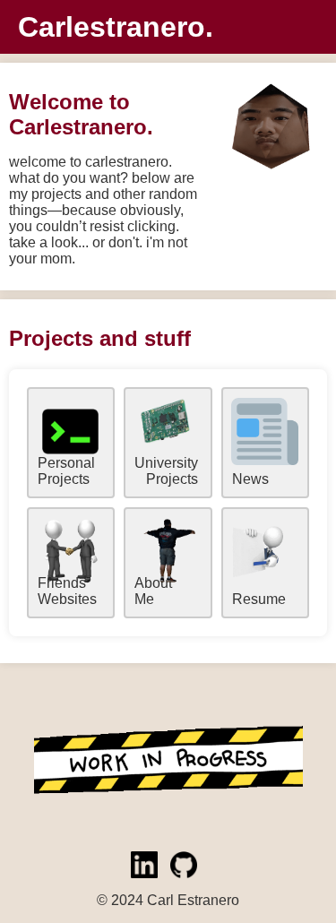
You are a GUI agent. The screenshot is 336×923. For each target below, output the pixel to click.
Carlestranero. (115, 27)
